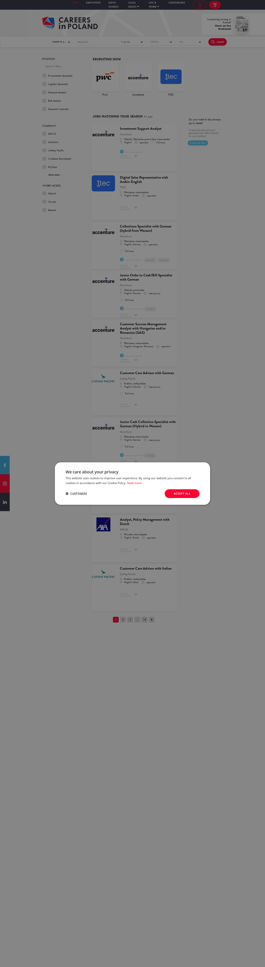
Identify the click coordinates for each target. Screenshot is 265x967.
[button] (76, 493)
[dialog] (132, 483)
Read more (134, 483)
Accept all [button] (182, 493)
